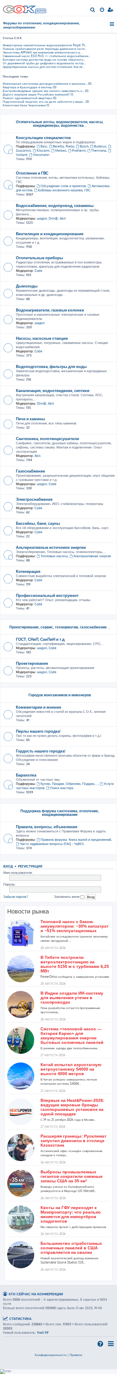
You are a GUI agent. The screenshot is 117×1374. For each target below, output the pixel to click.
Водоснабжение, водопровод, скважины (55, 205)
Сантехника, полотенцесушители (47, 438)
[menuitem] (93, 10)
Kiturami (43, 150)
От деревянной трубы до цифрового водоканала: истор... (44, 63)
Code (38, 271)
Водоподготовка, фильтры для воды (51, 366)
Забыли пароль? (15, 897)
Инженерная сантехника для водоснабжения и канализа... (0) (47, 83)
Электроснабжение (34, 499)
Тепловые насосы (54, 556)
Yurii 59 (43, 1332)
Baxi (43, 146)
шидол (42, 218)
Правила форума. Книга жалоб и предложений (75, 839)
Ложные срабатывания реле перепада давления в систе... (45, 48)
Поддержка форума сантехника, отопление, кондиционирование (59, 813)
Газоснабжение (30, 470)
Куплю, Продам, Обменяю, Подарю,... (69, 784)
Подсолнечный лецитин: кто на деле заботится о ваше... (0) (46, 101)
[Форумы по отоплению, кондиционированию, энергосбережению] (40, 11)
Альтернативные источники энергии (51, 547)
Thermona (98, 150)
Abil (63, 218)
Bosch (84, 146)
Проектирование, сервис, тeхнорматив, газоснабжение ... (59, 627)
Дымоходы (27, 285)
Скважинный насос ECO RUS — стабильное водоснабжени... (46, 56)
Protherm (79, 150)
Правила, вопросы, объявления (46, 826)
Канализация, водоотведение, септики (52, 390)
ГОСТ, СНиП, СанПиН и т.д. (40, 639)
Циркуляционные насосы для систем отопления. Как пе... (43, 66)
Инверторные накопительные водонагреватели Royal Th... (44, 45)
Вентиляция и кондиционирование (49, 233)
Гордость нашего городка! (40, 750)
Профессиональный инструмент (47, 595)
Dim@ (53, 218)
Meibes (60, 150)
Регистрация (30, 866)
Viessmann (41, 155)
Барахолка (26, 774)
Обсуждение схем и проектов (63, 186)
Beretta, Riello (63, 146)
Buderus (100, 146)
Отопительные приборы (39, 257)
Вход (8, 866)
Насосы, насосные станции (42, 338)
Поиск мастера (61, 788)
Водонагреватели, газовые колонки (50, 309)
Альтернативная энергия (92, 556)
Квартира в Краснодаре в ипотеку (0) (29, 87)
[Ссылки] (112, 24)
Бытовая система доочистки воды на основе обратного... (44, 59)
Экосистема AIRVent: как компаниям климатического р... (42, 52)
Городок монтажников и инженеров (59, 695)
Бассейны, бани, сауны (38, 523)
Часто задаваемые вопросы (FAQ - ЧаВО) (52, 844)
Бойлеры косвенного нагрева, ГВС (64, 190)
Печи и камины (30, 418)
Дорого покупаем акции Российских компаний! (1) (38, 94)
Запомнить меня (67, 897)
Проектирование (32, 663)
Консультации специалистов (43, 137)
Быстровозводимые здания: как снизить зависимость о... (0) (45, 91)
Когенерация (28, 571)
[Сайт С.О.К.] (24, 8)
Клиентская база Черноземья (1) (26, 105)
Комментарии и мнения (38, 707)
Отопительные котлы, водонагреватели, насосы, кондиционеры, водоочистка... (60, 124)
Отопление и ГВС (32, 172)
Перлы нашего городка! (38, 731)
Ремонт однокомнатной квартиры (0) (29, 98)
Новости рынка (28, 911)
